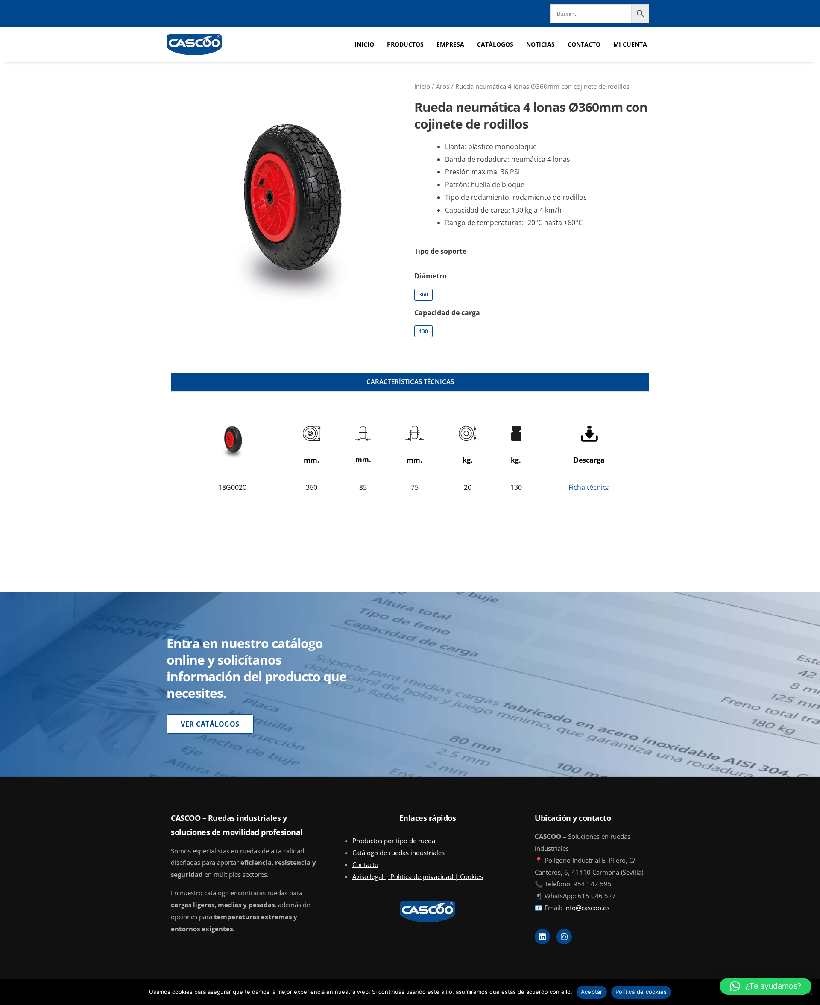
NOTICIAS (540, 44)
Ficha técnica (589, 487)
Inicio (422, 86)
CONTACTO (584, 44)
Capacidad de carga (447, 312)
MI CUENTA (630, 44)
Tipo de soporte (440, 251)
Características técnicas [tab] (410, 381)
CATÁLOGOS (495, 44)
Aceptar (592, 991)
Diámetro (430, 276)
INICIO (364, 44)
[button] (765, 986)
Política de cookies (641, 991)
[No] (809, 992)
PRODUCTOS (405, 44)
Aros (442, 86)
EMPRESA (450, 44)
